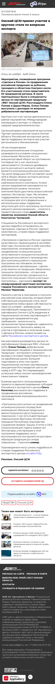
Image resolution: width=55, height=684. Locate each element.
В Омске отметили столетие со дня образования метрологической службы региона (31, 544)
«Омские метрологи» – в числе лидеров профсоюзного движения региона (30, 516)
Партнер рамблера (26, 670)
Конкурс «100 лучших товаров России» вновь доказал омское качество (30, 525)
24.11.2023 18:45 (8, 11)
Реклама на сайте (13, 574)
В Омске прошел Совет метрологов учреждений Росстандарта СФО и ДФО (30, 534)
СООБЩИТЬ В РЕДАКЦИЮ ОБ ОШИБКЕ (23, 588)
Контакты (8, 584)
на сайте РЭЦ (33, 453)
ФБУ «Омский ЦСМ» (11, 69)
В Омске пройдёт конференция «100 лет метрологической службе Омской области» (31, 553)
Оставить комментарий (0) (27, 481)
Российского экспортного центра (28, 336)
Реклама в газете (37, 574)
